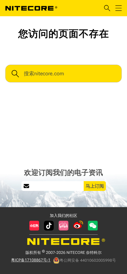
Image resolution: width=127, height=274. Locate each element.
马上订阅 (95, 186)
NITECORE (31, 8)
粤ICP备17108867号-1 (30, 260)
